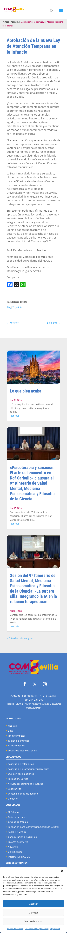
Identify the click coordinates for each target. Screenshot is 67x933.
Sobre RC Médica (17, 831)
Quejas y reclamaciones (21, 773)
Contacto (13, 798)
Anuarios (13, 846)
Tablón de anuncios (18, 740)
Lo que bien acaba (25, 391)
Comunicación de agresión (22, 836)
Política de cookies (15, 928)
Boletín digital (15, 851)
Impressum (55, 928)
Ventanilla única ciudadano (23, 793)
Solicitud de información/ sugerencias (28, 768)
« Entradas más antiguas (20, 638)
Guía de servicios (17, 817)
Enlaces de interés (18, 841)
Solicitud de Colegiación (21, 763)
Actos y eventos (16, 745)
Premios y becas (17, 735)
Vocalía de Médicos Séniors (23, 750)
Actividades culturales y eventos (25, 783)
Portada (5, 22)
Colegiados (13, 804)
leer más (14, 415)
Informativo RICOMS (19, 856)
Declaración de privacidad (36, 928)
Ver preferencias (33, 921)
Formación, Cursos (18, 778)
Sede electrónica (16, 862)
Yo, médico (18, 307)
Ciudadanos (13, 756)
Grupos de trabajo (18, 821)
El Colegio (13, 812)
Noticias (12, 725)
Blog (9, 307)
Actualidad (15, 22)
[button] (62, 870)
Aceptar (33, 903)
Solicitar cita (14, 788)
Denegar (33, 912)
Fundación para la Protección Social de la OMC (33, 826)
